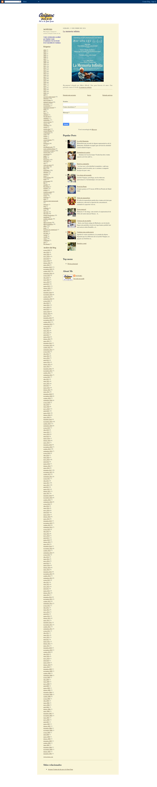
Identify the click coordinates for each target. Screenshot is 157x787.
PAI (44, 183)
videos (45, 238)
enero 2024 (46, 316)
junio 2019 (46, 432)
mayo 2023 (46, 332)
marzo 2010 (46, 662)
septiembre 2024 (47, 299)
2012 (44, 68)
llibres (45, 168)
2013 (44, 70)
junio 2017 (46, 483)
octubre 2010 (47, 652)
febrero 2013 (46, 593)
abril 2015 (46, 538)
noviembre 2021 (47, 371)
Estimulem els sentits (83, 152)
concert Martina (47, 131)
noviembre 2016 (47, 497)
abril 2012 (46, 614)
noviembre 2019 (47, 421)
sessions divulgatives (48, 215)
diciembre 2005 (47, 741)
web (44, 242)
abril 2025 (46, 284)
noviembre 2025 (47, 269)
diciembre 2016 (47, 495)
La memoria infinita (85, 87)
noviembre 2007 (47, 715)
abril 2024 (46, 309)
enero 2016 (46, 519)
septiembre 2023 (47, 324)
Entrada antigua (107, 95)
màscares (45, 172)
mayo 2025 (46, 282)
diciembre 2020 (47, 394)
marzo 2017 (46, 489)
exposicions (46, 154)
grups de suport (47, 165)
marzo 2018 (46, 464)
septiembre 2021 (47, 375)
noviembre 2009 (47, 671)
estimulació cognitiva (49, 150)
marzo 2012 (46, 616)
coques (45, 136)
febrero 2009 (46, 690)
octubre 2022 (47, 347)
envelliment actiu (48, 147)
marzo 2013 (46, 591)
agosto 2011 (46, 631)
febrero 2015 (46, 542)
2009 (44, 62)
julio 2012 (46, 607)
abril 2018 (46, 462)
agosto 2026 (46, 250)
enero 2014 (46, 569)
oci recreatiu (46, 181)
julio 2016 (46, 506)
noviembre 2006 (47, 730)
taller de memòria (48, 224)
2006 (44, 57)
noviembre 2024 (47, 294)
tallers (45, 226)
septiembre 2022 (47, 349)
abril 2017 (46, 487)
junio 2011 (46, 635)
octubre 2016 (47, 500)
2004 (44, 53)
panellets (45, 185)
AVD (44, 109)
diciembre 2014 (47, 546)
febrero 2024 (46, 313)
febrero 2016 (46, 516)
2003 (44, 52)
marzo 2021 (46, 388)
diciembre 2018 (47, 445)
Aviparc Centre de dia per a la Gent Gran (60, 769)
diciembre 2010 (47, 648)
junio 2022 (46, 356)
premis (45, 195)
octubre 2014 (47, 550)
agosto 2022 (46, 351)
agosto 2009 (46, 677)
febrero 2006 (46, 739)
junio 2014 (46, 559)
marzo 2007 (46, 724)
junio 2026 (46, 254)
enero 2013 (46, 595)
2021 (44, 84)
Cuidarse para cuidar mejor (85, 232)
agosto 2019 (46, 428)
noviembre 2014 (47, 548)
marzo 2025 (46, 286)
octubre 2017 (47, 474)
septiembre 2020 (47, 400)
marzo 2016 (46, 514)
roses (44, 210)
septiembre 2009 (47, 675)
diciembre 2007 (47, 713)
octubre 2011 (47, 627)
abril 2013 (46, 588)
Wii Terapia (46, 244)
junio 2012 (46, 610)
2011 (44, 66)
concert (45, 127)
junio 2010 (46, 656)
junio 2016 (46, 508)
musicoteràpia (47, 177)
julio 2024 (46, 303)
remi (44, 206)
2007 (44, 59)
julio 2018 (46, 455)
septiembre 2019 (47, 425)
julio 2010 (46, 654)
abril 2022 (46, 360)
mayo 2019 (46, 434)
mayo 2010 (46, 658)
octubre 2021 (47, 373)
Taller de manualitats (83, 198)
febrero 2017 (46, 491)
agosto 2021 (46, 377)
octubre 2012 (47, 601)
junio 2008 (46, 703)
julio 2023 (46, 328)
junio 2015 (46, 533)
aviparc (79, 276)
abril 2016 (46, 512)
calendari (45, 114)
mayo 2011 (46, 637)
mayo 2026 (46, 256)
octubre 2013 (47, 576)
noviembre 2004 (47, 749)
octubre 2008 (47, 696)
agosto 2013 (46, 580)
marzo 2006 (46, 737)
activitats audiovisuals (49, 97)
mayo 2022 (46, 358)
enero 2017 (46, 493)
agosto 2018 (46, 453)
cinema (45, 123)
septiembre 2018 (47, 451)
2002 (44, 50)
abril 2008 (46, 707)
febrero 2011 (46, 643)
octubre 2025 (47, 271)
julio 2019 (46, 430)
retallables (46, 208)
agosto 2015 (46, 529)
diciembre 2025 (47, 267)
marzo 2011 (46, 641)
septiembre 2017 (47, 476)
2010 (44, 64)
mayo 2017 (46, 485)
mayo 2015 (46, 536)
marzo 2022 (46, 362)
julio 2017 (46, 481)
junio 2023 (46, 330)
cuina (44, 141)
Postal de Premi (82, 186)
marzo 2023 (46, 337)
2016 (44, 75)
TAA (44, 220)
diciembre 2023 (47, 318)
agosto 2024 (46, 301)
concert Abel (46, 129)
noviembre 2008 (47, 694)
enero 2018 (46, 468)
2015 (44, 73)
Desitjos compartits (83, 164)
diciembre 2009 (47, 669)
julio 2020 (46, 404)
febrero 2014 (46, 567)
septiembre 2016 (47, 502)
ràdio (44, 199)
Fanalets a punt (81, 243)
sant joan (45, 211)
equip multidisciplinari (49, 149)
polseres (45, 190)
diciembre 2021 (47, 368)
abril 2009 (46, 686)
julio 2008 (46, 701)
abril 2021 (46, 385)
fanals (45, 156)
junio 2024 (46, 305)
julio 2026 (46, 252)
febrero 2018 (46, 466)
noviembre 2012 (47, 599)
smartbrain (46, 217)
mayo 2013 (46, 586)
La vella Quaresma (82, 141)
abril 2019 (46, 436)
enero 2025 (46, 290)
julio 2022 (46, 354)
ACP (44, 95)
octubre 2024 (47, 297)
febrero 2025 (46, 288)
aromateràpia (46, 105)
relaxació (45, 204)
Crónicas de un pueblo (84, 221)
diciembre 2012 (47, 597)
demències (46, 143)
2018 (44, 79)
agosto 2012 (46, 605)
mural (45, 176)
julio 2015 (46, 531)
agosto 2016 (46, 504)
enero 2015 (46, 544)
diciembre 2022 (47, 343)
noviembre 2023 (47, 320)
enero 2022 (46, 366)
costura (45, 138)
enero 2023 (46, 341)
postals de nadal (47, 192)
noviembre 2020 (47, 396)
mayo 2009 (46, 684)
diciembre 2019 (47, 419)
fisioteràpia (46, 159)
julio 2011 (46, 633)
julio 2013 (46, 582)
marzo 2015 (46, 540)
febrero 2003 (46, 751)
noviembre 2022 (47, 345)
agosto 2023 (46, 326)
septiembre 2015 (47, 527)
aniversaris (46, 104)
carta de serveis (47, 122)
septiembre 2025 (47, 273)
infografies (46, 167)
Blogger (94, 129)
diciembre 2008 (47, 692)
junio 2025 (46, 280)
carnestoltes (46, 120)
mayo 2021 (46, 383)
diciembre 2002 (47, 753)
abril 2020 (46, 411)
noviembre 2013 (47, 574)
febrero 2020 (46, 415)
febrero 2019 (46, 440)
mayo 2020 (46, 409)
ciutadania (46, 125)
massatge (45, 174)
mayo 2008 (46, 705)
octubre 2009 (47, 673)
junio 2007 (46, 718)
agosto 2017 (46, 478)
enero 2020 (46, 417)
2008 (44, 61)
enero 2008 (46, 711)
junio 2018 (46, 457)
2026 (44, 93)
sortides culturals (47, 219)
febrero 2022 (46, 364)
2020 (44, 82)
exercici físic (46, 152)
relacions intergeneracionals (50, 201)
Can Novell (46, 116)
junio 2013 (46, 584)
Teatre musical (81, 209)
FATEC (45, 158)
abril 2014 (46, 563)
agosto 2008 (46, 698)
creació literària (47, 140)
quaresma (46, 197)
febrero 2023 (46, 339)
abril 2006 (46, 734)
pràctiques (46, 193)
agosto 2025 (46, 275)
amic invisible (47, 100)
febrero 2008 (46, 709)
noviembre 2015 (47, 523)
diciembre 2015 (47, 521)
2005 (44, 55)
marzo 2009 (46, 688)
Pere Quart (46, 186)
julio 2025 (46, 277)
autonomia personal (48, 107)
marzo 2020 (46, 413)
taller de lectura (47, 222)
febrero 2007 (46, 726)
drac (44, 145)
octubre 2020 (47, 398)
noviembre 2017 (47, 472)
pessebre (45, 188)
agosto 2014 (46, 555)
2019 (44, 80)
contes (45, 134)
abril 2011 (46, 639)
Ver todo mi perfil (78, 279)
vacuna (45, 235)
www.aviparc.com (48, 757)
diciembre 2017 (47, 470)
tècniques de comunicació (50, 229)
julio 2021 (46, 379)
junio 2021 (46, 381)
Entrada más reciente (69, 95)
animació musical (48, 102)
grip (44, 163)
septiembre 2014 (47, 553)
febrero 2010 (46, 665)
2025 (44, 91)
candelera (46, 118)
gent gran (46, 161)
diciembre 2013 (47, 572)
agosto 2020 (46, 402)
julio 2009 (46, 679)
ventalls (45, 237)
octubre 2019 (47, 423)
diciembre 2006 (47, 728)
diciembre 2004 (47, 747)
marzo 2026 (46, 260)
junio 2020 (46, 406)
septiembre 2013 (47, 578)
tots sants (45, 233)
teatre (44, 228)
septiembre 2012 (47, 603)
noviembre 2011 (47, 624)
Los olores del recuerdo (84, 175)
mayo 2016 (46, 510)
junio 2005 (46, 745)
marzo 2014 (46, 565)
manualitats (46, 170)
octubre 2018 (47, 449)
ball (44, 111)
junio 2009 (46, 681)
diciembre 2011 (47, 622)
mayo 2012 (46, 612)
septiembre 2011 (47, 629)
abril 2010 (46, 660)
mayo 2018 (46, 459)
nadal (44, 179)
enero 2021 (46, 392)
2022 (44, 86)
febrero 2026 (46, 263)
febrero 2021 (46, 390)
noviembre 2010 (47, 650)
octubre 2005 (47, 743)
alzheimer (46, 98)
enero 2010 (46, 667)
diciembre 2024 (47, 292)
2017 (44, 77)
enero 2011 (46, 646)
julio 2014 (46, 557)
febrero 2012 (46, 618)
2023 (44, 88)
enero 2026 (46, 265)
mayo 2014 (46, 561)
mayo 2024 (46, 307)
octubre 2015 (47, 525)
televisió (45, 231)
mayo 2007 (46, 720)
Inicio (89, 95)
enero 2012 (46, 620)
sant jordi (45, 213)
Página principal (73, 264)
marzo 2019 (46, 438)
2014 (44, 71)
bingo (45, 113)
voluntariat (46, 240)
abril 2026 (46, 258)
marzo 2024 (46, 311)
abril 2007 (46, 722)
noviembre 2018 (47, 447)
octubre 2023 (47, 322)
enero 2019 (46, 442)
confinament (46, 132)
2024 (44, 89)
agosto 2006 (46, 732)
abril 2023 (46, 335)
